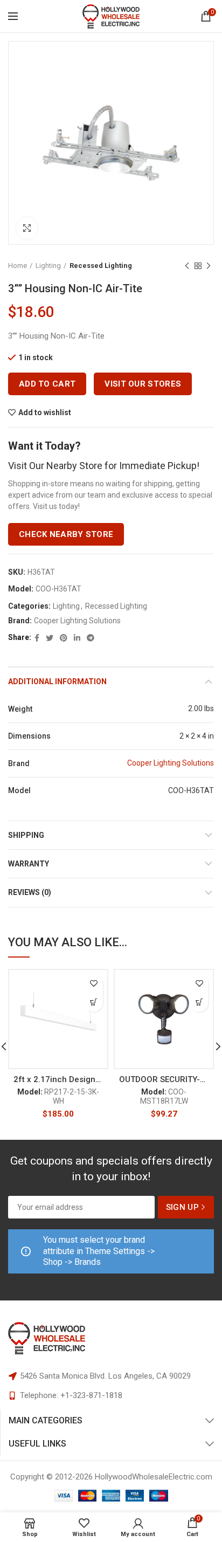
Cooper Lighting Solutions (77, 620)
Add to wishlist (44, 412)
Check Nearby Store (66, 534)
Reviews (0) (29, 892)
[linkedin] (77, 638)
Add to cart (47, 384)
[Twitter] (50, 638)
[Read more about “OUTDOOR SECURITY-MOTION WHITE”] (199, 1002)
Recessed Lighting (101, 265)
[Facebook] (37, 638)
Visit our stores (143, 384)
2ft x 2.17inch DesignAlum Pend (58, 1079)
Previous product (187, 265)
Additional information (57, 681)
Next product (208, 265)
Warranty (28, 863)
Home (17, 265)
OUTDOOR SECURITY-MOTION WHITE (164, 1079)
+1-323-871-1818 (91, 1395)
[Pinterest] (64, 638)
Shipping (26, 835)
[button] (93, 1002)
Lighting (48, 265)
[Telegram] (91, 638)
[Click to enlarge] (27, 228)
